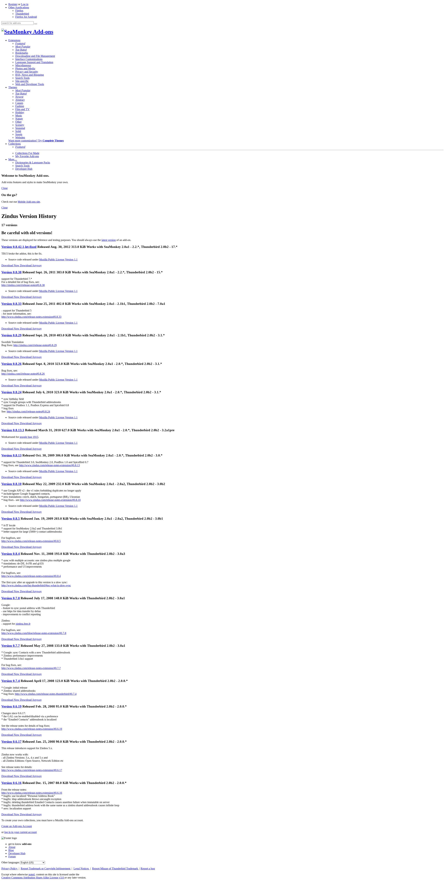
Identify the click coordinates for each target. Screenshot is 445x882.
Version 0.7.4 (10, 681)
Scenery (19, 124)
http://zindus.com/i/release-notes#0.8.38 (23, 285)
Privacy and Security (26, 71)
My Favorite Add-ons (27, 156)
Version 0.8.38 (11, 272)
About (11, 847)
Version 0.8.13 (11, 455)
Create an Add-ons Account (16, 826)
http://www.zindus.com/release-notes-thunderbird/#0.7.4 (45, 693)
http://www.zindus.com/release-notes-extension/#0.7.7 (31, 668)
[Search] (35, 23)
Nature (19, 118)
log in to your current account (20, 832)
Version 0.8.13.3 (12, 430)
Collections (14, 143)
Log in (24, 4)
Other (18, 121)
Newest (19, 96)
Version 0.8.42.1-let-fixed (19, 247)
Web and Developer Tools (29, 84)
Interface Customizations (28, 59)
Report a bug (148, 868)
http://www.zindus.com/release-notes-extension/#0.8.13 (49, 465)
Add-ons (42, 32)
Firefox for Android (26, 16)
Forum (12, 856)
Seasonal (20, 128)
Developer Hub (23, 168)
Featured (20, 43)
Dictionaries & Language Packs (32, 162)
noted (32, 874)
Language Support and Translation (34, 62)
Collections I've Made (27, 153)
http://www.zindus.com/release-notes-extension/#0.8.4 (31, 576)
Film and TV (22, 109)
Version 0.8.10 (11, 484)
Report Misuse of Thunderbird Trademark (115, 868)
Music (18, 115)
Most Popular (22, 46)
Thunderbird (22, 13)
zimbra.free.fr (23, 623)
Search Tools (22, 77)
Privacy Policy (9, 868)
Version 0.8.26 (11, 364)
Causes (19, 103)
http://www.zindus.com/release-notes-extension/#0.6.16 (31, 792)
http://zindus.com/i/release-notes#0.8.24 (28, 411)
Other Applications (18, 7)
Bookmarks (21, 52)
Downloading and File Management (35, 55)
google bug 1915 (29, 436)
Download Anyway (31, 265)
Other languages (10, 862)
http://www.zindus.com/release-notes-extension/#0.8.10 (50, 499)
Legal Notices (82, 868)
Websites (20, 137)
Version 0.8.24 (11, 392)
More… (12, 159)
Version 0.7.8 (10, 598)
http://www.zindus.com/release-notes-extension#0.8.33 (31, 316)
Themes (12, 87)
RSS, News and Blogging (29, 74)
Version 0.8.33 (11, 304)
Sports (18, 134)
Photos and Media (25, 68)
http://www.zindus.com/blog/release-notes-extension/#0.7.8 (33, 633)
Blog (11, 850)
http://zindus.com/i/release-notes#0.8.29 (35, 345)
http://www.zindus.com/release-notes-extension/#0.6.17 (31, 770)
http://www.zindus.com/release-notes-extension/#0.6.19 (31, 728)
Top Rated (21, 49)
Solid (18, 131)
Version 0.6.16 (11, 783)
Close (4, 188)
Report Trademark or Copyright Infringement (46, 868)
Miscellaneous (23, 65)
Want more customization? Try (36, 140)
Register (12, 4)
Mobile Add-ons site (29, 201)
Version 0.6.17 (11, 741)
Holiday (19, 112)
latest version (109, 240)
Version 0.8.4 (10, 554)
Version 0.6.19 (11, 706)
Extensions (14, 40)
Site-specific (22, 81)
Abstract (20, 99)
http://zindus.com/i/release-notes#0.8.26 (23, 373)
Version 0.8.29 (11, 335)
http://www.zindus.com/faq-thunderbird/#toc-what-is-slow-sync (36, 585)
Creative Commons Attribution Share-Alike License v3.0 (32, 877)
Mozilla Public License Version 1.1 (58, 259)
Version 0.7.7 (10, 645)
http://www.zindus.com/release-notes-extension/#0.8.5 (31, 541)
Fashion (19, 106)
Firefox (19, 10)
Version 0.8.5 (10, 518)
